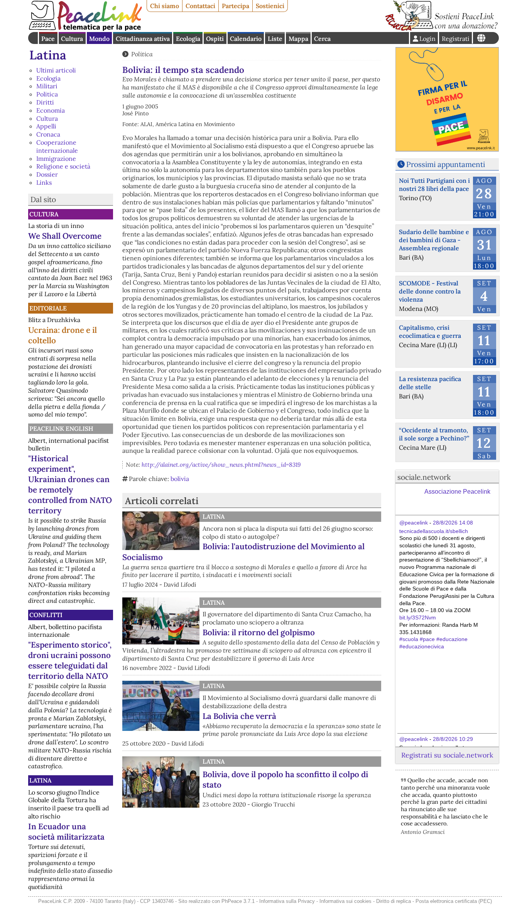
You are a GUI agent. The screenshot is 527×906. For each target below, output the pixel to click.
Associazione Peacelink (457, 491)
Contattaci (200, 6)
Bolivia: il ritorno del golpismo (259, 632)
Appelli (46, 126)
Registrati (456, 38)
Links (44, 182)
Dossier (47, 174)
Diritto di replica (393, 901)
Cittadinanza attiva (143, 38)
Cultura (72, 38)
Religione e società (63, 166)
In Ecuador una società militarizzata (66, 831)
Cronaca (48, 134)
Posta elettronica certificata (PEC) (454, 901)
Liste (275, 38)
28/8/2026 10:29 (453, 739)
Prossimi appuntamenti (445, 164)
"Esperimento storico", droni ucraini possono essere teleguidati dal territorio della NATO (69, 660)
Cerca (322, 38)
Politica (47, 94)
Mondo (99, 38)
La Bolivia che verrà (239, 716)
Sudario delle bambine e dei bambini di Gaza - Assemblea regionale (434, 240)
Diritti (45, 102)
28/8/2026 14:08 (453, 523)
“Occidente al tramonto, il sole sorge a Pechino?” (434, 434)
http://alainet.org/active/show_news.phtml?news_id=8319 (221, 464)
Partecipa (235, 6)
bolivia (180, 479)
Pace (48, 38)
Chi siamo (164, 6)
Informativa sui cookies (345, 901)
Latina (47, 55)
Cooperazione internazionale (57, 146)
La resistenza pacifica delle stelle (430, 383)
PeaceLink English (61, 428)
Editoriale (48, 308)
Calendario (246, 38)
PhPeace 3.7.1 (238, 901)
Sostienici (270, 6)
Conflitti (45, 615)
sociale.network (424, 477)
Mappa (298, 38)
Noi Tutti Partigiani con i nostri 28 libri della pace (434, 184)
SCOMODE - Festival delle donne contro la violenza (430, 291)
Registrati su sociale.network (447, 755)
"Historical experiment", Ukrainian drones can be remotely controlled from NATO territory (70, 484)
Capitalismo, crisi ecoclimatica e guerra (430, 331)
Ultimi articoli (56, 70)
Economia (50, 110)
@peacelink (413, 523)
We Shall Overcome (64, 236)
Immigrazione (56, 158)
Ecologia (188, 38)
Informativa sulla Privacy (287, 901)
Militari (46, 86)
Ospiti (215, 38)
